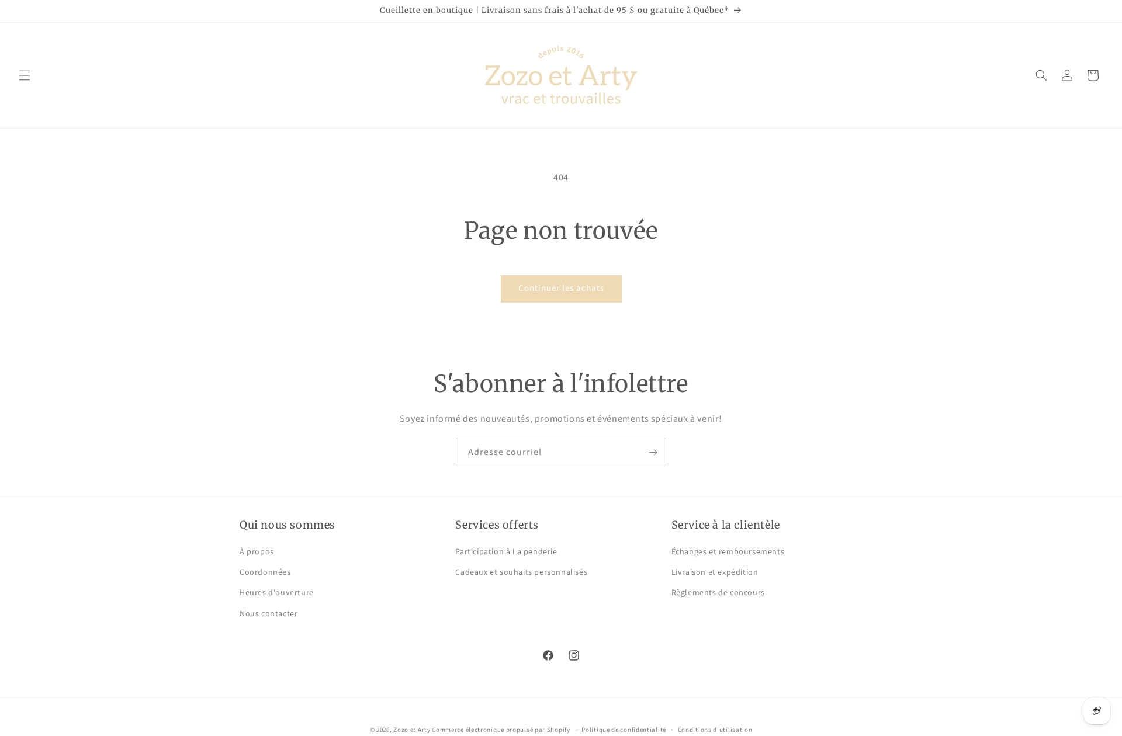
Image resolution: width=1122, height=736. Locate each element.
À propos (257, 552)
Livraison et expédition (715, 573)
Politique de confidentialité (623, 729)
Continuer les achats (561, 288)
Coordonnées (265, 573)
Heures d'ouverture (277, 593)
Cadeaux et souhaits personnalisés (521, 573)
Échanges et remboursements (728, 552)
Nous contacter (268, 614)
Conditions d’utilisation (715, 729)
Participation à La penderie (506, 552)
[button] (24, 75)
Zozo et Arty (411, 729)
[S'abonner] (653, 452)
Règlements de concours (718, 593)
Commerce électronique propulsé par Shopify (501, 729)
